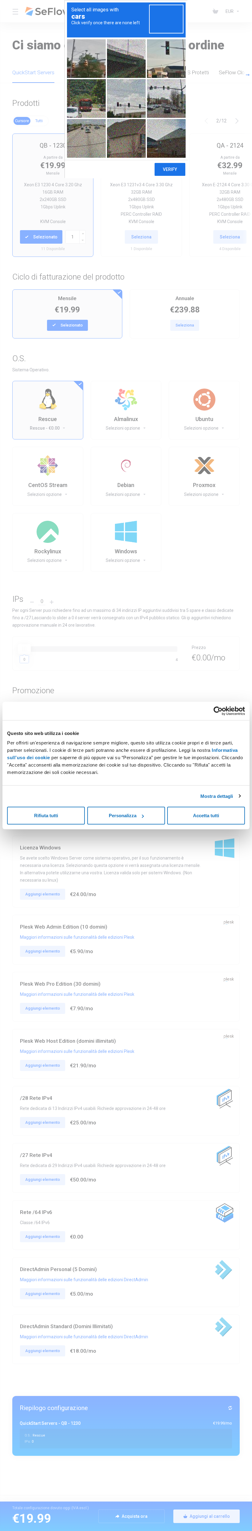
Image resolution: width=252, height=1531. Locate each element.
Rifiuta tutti (46, 815)
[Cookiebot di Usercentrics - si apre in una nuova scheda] (218, 710)
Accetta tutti (206, 815)
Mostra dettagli (216, 795)
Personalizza (122, 815)
